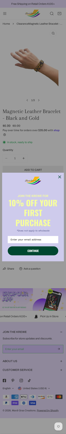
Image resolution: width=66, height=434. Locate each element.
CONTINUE (33, 251)
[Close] (59, 177)
